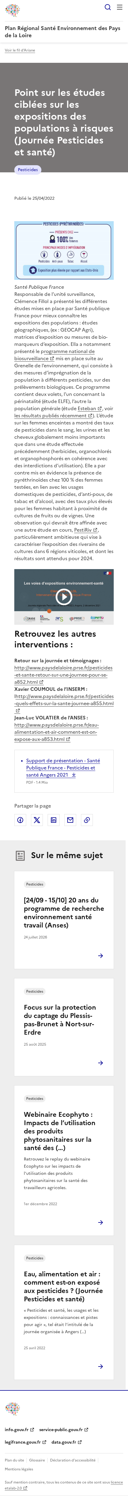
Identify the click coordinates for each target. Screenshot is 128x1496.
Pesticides (28, 170)
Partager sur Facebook (20, 820)
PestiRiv (83, 529)
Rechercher (108, 7)
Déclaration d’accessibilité (73, 1460)
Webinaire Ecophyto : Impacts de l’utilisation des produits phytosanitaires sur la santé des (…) (60, 1131)
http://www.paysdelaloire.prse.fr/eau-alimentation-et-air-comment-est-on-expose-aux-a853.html (56, 732)
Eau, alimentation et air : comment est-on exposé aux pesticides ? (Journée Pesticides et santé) (63, 1286)
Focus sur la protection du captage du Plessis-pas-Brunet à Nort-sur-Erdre (60, 1019)
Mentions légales (19, 1469)
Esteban (87, 408)
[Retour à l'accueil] (13, 1409)
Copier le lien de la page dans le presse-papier (87, 820)
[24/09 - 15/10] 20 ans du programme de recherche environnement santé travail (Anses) (64, 912)
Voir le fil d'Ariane (20, 50)
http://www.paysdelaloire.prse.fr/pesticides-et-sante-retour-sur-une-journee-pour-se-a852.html (63, 674)
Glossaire (37, 1460)
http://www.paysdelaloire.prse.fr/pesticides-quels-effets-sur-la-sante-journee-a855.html (64, 700)
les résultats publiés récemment (50, 415)
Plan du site (14, 1460)
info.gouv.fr (17, 1430)
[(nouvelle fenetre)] (64, 597)
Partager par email (70, 820)
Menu (120, 7)
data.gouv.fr (63, 1442)
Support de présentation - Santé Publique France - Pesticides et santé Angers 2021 (63, 767)
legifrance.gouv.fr (23, 1442)
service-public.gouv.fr (61, 1430)
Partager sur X (37, 820)
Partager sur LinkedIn (54, 820)
